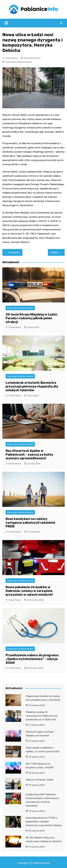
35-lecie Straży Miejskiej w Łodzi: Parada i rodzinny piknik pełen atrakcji (31, 318)
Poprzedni (14, 252)
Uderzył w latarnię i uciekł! (39, 779)
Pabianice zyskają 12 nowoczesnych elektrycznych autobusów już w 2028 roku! (42, 716)
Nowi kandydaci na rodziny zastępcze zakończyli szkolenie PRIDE (30, 522)
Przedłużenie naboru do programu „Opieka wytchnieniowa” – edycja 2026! (32, 659)
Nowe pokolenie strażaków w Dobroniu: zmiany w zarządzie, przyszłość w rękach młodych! (29, 590)
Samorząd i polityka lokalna (19, 62)
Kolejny (54, 252)
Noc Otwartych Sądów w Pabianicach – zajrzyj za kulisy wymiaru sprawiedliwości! (29, 454)
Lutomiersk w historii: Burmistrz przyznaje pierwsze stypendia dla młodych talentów (32, 386)
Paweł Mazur (11, 58)
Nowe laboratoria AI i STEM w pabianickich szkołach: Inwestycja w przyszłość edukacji (44, 821)
